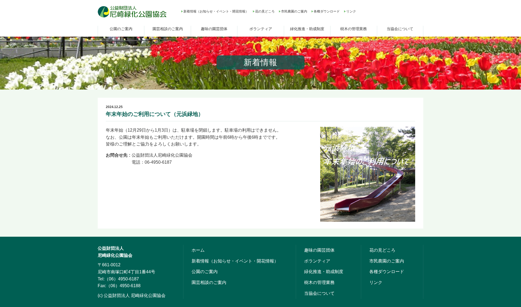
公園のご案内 (121, 29)
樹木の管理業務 (353, 29)
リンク (351, 11)
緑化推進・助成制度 (307, 29)
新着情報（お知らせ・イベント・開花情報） (216, 11)
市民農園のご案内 (294, 11)
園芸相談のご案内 (168, 29)
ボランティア (260, 29)
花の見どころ (265, 11)
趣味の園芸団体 (214, 29)
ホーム (198, 250)
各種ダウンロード (327, 11)
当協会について (400, 29)
